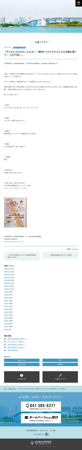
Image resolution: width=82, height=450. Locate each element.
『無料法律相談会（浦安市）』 (16, 344)
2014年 (6, 326)
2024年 (6, 297)
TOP (5, 388)
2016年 (6, 320)
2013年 (6, 329)
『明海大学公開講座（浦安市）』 (16, 339)
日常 (24, 47)
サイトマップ (44, 430)
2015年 (6, 323)
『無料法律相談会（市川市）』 (16, 347)
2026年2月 (7, 286)
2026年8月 (7, 269)
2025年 (6, 295)
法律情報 (60, 364)
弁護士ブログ (17, 47)
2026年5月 (7, 277)
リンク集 (52, 430)
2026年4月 (7, 280)
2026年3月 (7, 283)
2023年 (6, 300)
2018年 (6, 315)
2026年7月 (7, 271)
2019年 (6, 312)
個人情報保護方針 (32, 430)
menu (78, 4)
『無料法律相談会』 (12, 350)
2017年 (6, 318)
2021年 (6, 306)
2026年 (6, 292)
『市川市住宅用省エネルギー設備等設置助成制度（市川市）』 (22, 256)
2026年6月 (7, 274)
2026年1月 (7, 289)
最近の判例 (21, 364)
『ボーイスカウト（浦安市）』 (16, 341)
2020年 (6, 309)
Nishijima (75, 249)
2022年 (6, 303)
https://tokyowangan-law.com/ (13, 241)
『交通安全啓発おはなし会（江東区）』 (61, 255)
